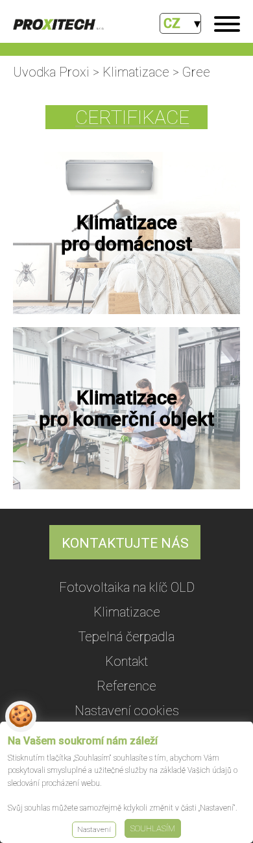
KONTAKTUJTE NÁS (125, 543)
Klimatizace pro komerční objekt (126, 408)
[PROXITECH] (58, 25)
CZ (171, 23)
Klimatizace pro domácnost (126, 233)
